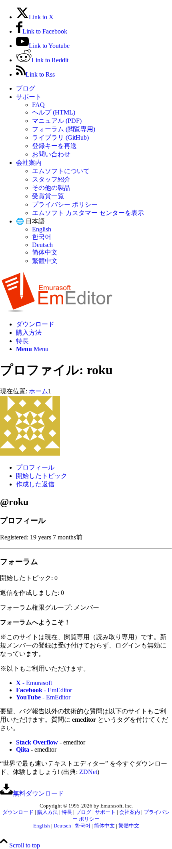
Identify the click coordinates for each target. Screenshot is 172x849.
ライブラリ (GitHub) (60, 137)
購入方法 (47, 812)
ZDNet (88, 771)
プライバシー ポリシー (65, 204)
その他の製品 (51, 187)
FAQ (38, 104)
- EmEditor (44, 690)
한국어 (41, 236)
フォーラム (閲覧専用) (63, 129)
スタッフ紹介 (51, 179)
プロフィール (35, 467)
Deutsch (42, 244)
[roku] (30, 453)
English (41, 229)
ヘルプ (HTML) (53, 112)
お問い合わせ (51, 154)
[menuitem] (94, 89)
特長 (67, 812)
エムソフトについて (61, 171)
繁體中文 (45, 260)
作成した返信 (35, 484)
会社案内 (29, 162)
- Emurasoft (34, 682)
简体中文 (45, 252)
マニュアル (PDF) (57, 120)
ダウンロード (18, 812)
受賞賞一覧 (48, 196)
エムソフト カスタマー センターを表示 (88, 212)
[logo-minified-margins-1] (57, 310)
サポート (29, 96)
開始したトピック (41, 475)
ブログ (25, 88)
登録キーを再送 (54, 145)
